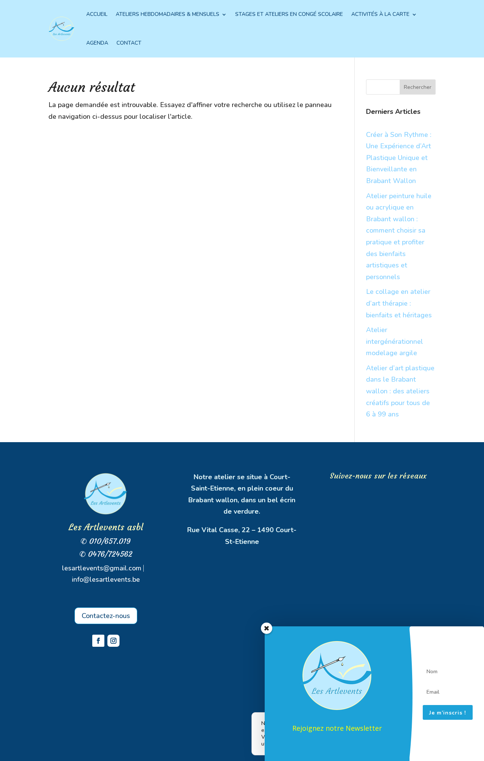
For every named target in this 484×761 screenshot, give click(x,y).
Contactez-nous (106, 615)
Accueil (96, 14)
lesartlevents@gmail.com (101, 568)
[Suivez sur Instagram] (113, 641)
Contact (128, 43)
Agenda (97, 43)
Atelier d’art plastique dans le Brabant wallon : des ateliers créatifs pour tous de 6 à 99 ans (400, 391)
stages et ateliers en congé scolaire (289, 14)
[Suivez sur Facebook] (98, 641)
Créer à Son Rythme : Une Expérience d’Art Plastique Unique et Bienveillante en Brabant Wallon (398, 157)
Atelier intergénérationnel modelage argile (394, 341)
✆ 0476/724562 (105, 554)
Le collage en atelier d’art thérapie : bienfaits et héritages (399, 303)
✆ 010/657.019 (106, 541)
